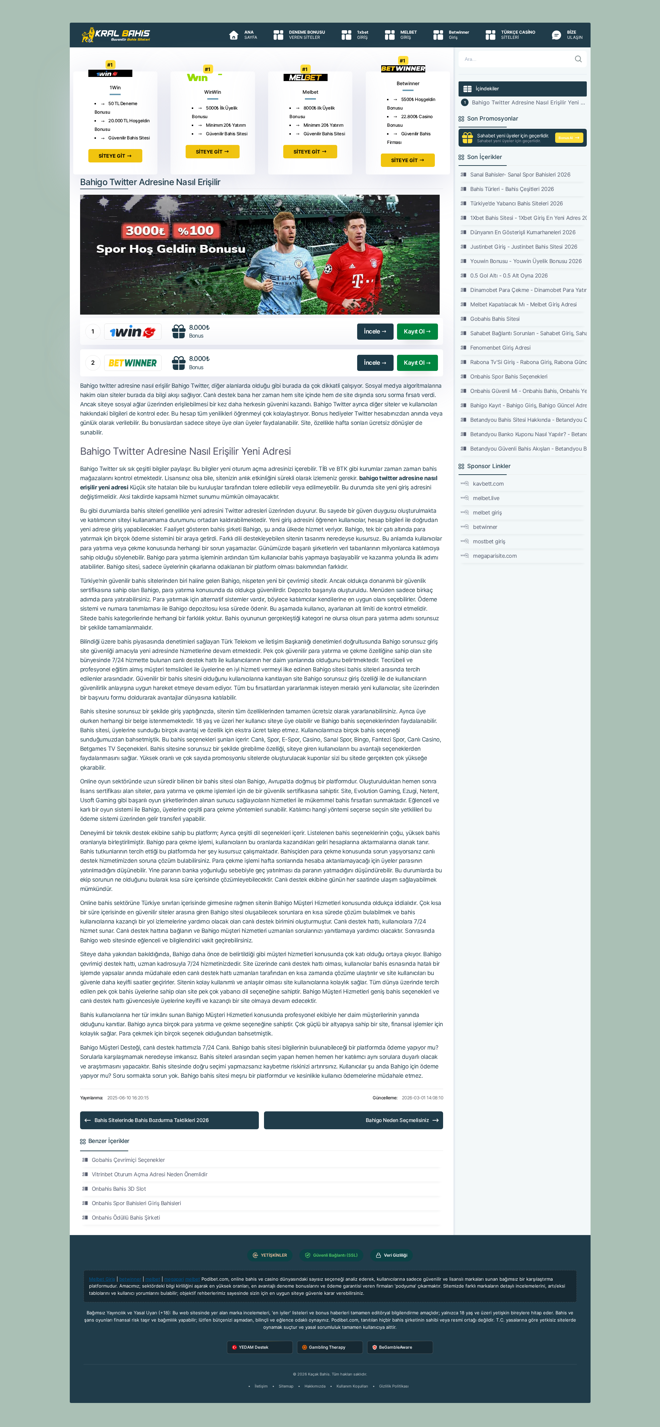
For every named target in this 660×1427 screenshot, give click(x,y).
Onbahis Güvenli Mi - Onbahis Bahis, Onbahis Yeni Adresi (528, 390)
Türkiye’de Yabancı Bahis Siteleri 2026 (516, 203)
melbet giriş (487, 512)
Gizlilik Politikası (394, 1386)
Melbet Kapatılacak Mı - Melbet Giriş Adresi (523, 304)
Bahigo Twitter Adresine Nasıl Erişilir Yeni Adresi (529, 102)
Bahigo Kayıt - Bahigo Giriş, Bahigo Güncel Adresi (528, 405)
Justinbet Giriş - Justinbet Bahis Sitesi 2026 (523, 246)
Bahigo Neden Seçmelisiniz (397, 1120)
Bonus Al (566, 138)
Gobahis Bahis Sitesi (494, 318)
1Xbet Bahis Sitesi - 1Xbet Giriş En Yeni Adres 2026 (528, 217)
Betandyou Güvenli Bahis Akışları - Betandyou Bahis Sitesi (528, 448)
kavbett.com (488, 483)
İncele (372, 331)
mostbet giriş (489, 541)
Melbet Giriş (102, 1279)
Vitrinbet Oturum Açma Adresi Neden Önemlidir (150, 1174)
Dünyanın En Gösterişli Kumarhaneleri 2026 (522, 232)
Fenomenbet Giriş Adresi (500, 347)
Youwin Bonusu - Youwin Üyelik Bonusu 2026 (526, 261)
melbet (152, 1279)
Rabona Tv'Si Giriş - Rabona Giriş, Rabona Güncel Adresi (528, 362)
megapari (174, 1279)
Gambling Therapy (327, 1347)
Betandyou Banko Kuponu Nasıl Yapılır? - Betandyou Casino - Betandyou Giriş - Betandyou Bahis (528, 434)
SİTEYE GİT (112, 156)
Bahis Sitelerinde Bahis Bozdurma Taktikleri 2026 (152, 1120)
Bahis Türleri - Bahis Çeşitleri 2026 (512, 188)
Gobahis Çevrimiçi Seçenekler (128, 1159)
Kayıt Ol (414, 331)
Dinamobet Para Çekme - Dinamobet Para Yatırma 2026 (528, 289)
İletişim (261, 1386)
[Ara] (578, 59)
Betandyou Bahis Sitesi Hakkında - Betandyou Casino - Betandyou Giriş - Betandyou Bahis (528, 419)
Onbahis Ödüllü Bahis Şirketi (126, 1217)
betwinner (485, 526)
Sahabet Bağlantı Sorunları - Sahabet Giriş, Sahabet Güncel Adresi (528, 333)
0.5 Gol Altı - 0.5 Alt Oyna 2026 (509, 275)
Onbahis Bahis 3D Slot (119, 1188)
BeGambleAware (395, 1347)
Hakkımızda (315, 1386)
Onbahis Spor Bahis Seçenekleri (509, 376)
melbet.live (486, 498)
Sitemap (286, 1386)
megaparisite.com (495, 555)
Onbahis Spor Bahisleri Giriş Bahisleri (136, 1203)
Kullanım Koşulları (352, 1386)
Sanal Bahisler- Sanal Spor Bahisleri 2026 (520, 174)
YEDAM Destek (253, 1347)
